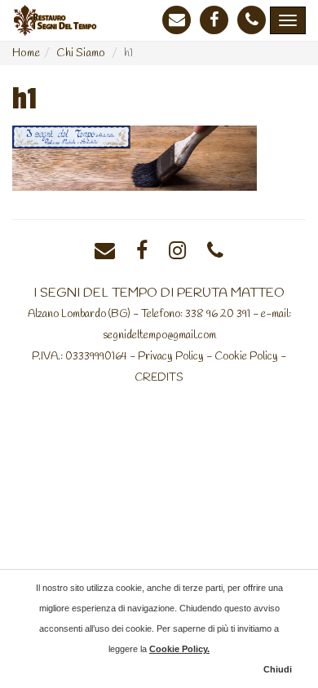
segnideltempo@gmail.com (159, 335)
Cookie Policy (246, 356)
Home (26, 53)
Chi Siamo (80, 53)
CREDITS (159, 377)
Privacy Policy (171, 356)
